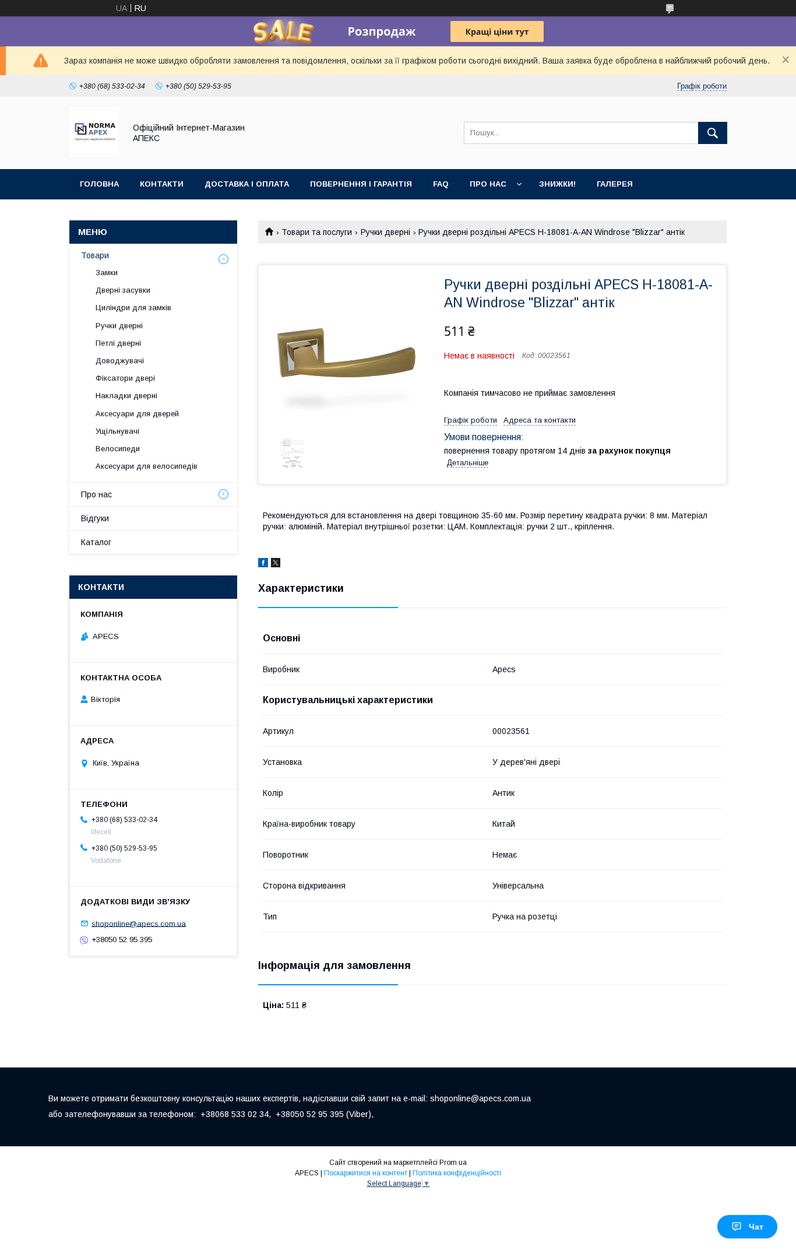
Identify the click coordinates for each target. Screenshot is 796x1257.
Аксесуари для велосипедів (147, 466)
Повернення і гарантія (361, 184)
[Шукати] (712, 133)
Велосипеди (118, 448)
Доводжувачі (120, 360)
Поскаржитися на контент (365, 1173)
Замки (107, 272)
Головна (99, 184)
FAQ (441, 184)
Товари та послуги (316, 232)
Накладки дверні (126, 395)
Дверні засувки (123, 290)
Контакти (162, 184)
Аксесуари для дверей (137, 413)
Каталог (96, 542)
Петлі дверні (118, 343)
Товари (95, 255)
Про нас (488, 184)
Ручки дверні (385, 232)
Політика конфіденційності (457, 1173)
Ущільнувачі (117, 431)
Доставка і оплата (247, 184)
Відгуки (95, 518)
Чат (756, 1226)
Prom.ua (453, 1162)
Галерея (615, 184)
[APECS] (94, 154)
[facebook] (263, 564)
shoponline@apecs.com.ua (138, 923)
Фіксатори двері (125, 378)
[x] (275, 564)
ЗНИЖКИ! (557, 184)
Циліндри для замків (133, 307)
